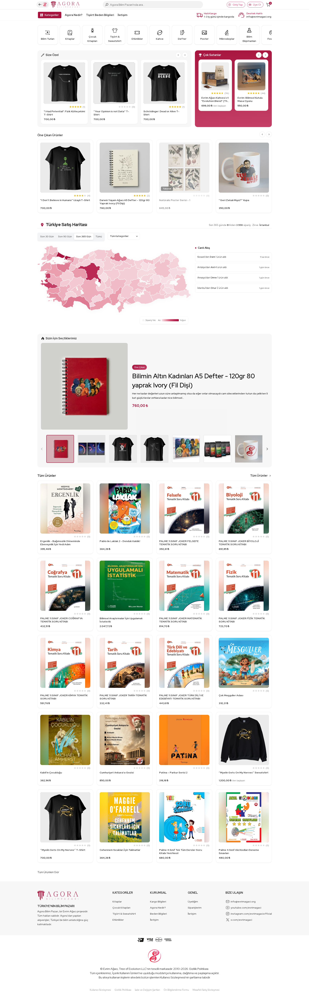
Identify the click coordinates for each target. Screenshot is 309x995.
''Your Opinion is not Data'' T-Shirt (111, 113)
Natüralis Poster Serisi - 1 (174, 200)
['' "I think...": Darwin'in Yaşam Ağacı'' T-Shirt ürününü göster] (154, 449)
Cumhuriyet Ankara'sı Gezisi (117, 772)
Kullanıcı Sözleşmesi (172, 977)
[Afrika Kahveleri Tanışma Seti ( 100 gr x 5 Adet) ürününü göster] (217, 449)
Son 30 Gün (47, 236)
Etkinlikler (118, 919)
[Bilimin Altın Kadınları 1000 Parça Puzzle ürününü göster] (186, 449)
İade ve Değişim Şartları (147, 989)
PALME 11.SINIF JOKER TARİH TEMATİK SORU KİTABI (123, 697)
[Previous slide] (42, 449)
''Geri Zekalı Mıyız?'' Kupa (234, 200)
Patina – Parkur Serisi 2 (173, 772)
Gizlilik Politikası (198, 969)
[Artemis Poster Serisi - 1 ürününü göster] (92, 449)
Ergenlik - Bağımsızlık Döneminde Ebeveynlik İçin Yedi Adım (60, 542)
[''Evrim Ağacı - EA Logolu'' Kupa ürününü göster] (249, 449)
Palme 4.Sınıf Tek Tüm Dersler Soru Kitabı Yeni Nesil (180, 851)
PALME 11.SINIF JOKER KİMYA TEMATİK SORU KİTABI (64, 697)
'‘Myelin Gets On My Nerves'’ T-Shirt (62, 850)
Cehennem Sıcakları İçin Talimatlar (120, 850)
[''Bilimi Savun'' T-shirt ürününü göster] (123, 449)
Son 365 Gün (83, 236)
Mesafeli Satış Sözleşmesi (206, 989)
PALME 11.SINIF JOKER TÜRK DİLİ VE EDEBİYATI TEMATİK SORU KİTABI (181, 697)
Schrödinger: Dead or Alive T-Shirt (161, 113)
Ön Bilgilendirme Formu (176, 989)
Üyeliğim (193, 901)
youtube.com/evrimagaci (246, 907)
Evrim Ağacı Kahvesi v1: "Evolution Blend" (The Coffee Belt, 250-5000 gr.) (215, 99)
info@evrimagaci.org (258, 16)
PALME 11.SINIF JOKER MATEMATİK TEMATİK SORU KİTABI (180, 620)
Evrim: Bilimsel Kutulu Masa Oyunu (250, 99)
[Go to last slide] (178, 55)
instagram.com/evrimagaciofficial (251, 913)
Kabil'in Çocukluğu (51, 772)
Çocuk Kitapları (121, 907)
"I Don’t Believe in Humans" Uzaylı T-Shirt (65, 200)
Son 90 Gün (65, 236)
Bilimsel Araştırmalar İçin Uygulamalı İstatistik (121, 620)
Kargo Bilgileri (158, 901)
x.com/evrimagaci (241, 919)
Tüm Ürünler (259, 475)
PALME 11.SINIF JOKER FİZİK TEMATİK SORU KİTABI (242, 620)
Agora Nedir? (73, 15)
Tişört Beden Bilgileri (100, 15)
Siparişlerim (195, 907)
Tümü (98, 236)
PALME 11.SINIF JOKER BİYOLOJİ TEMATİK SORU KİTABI (239, 542)
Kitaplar (117, 901)
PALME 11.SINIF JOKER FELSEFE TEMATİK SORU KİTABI (179, 542)
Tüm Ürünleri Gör (48, 872)
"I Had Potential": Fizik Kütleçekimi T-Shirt (64, 113)
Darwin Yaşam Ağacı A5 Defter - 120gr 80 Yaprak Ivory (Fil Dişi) (124, 202)
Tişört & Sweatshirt (124, 913)
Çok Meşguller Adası (231, 695)
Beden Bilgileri (158, 913)
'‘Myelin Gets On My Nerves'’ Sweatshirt (243, 772)
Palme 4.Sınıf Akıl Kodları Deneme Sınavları (239, 851)
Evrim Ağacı (110, 969)
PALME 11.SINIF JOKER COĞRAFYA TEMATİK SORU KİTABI (61, 620)
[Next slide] (185, 55)
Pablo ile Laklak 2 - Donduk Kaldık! (120, 541)
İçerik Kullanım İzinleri (125, 973)
